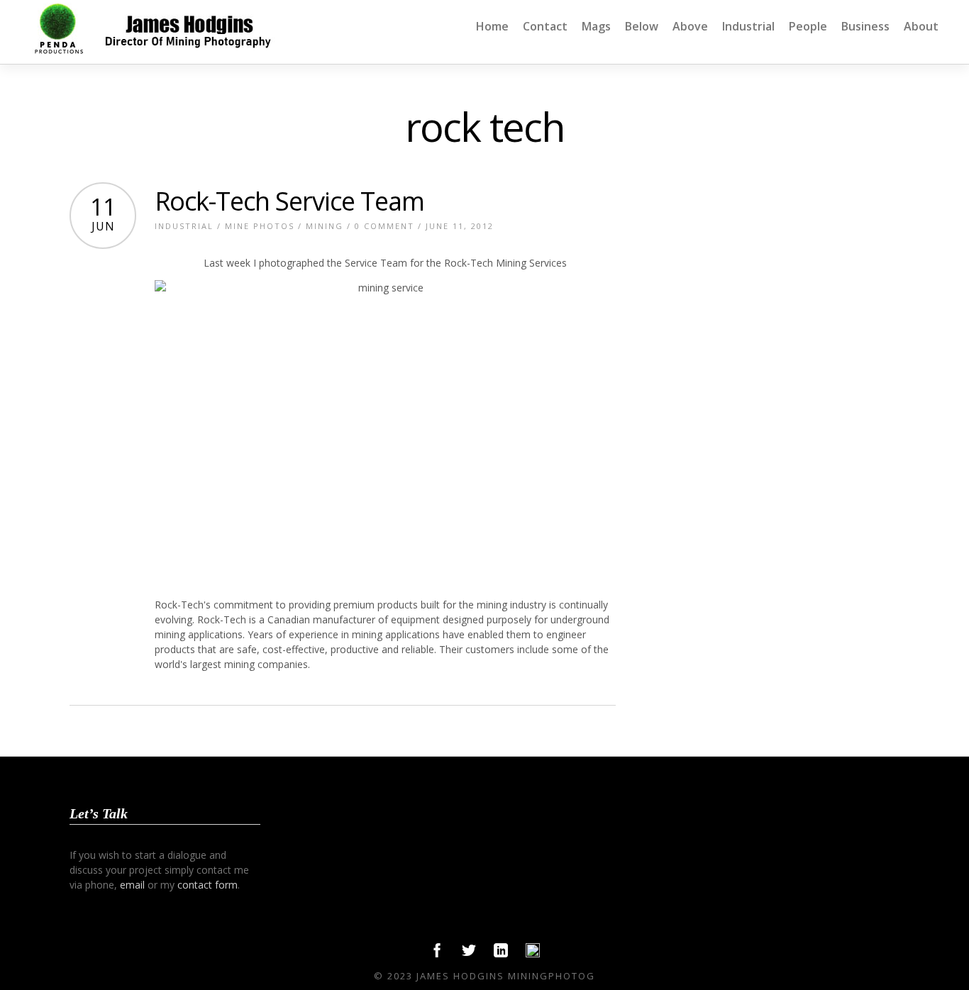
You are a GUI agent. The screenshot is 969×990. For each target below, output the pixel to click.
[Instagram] (533, 953)
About (921, 26)
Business (865, 26)
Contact (545, 26)
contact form (207, 884)
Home (492, 26)
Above (690, 26)
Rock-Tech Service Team (289, 201)
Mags (596, 26)
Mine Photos (259, 226)
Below (641, 26)
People (808, 26)
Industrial (748, 26)
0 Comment (384, 226)
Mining (324, 226)
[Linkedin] (501, 953)
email (132, 884)
